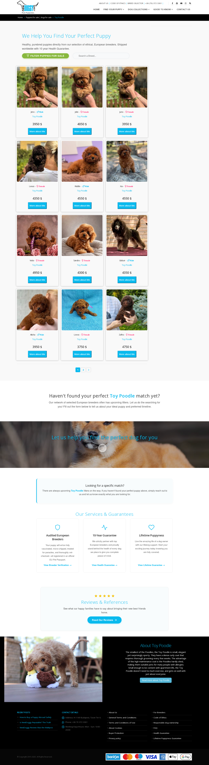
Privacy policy (115, 738)
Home (20, 17)
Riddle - (82, 186)
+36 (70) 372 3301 (153, 3)
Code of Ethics (160, 717)
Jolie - (82, 111)
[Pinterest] (177, 3)
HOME (96, 9)
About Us (113, 712)
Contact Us (183, 9)
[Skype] (190, 3)
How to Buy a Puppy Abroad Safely (35, 717)
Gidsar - (126, 260)
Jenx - (37, 111)
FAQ (155, 728)
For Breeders (159, 712)
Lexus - (37, 186)
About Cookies (115, 728)
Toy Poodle (37, 116)
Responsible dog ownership (166, 722)
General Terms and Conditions (122, 717)
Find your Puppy (113, 9)
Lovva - (82, 334)
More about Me (37, 131)
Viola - (37, 260)
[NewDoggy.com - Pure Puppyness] (27, 7)
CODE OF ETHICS (118, 3)
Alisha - (37, 334)
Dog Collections (137, 9)
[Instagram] (185, 3)
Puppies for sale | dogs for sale (38, 17)
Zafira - (126, 334)
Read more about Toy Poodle (155, 680)
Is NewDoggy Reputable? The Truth (35, 722)
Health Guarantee (161, 733)
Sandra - (82, 260)
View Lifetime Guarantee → (151, 565)
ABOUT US (103, 3)
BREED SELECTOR (135, 3)
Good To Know (162, 9)
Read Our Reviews (102, 620)
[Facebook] (172, 3)
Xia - (126, 186)
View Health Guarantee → (104, 565)
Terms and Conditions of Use (122, 722)
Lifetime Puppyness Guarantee (167, 738)
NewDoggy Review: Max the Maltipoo (36, 727)
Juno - (126, 111)
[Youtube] (181, 3)
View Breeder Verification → (58, 565)
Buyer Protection (116, 733)
